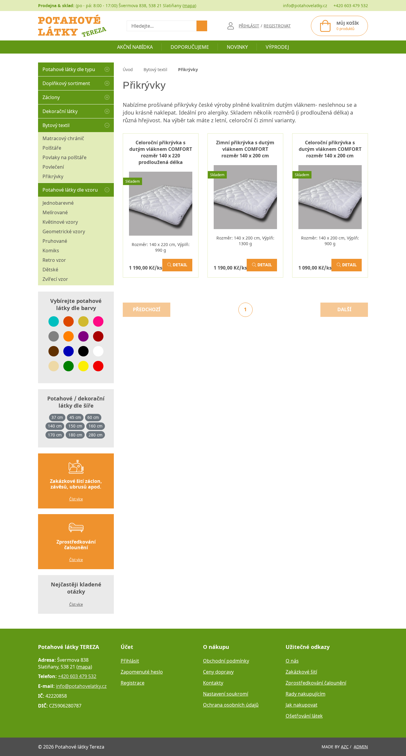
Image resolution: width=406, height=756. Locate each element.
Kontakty (213, 683)
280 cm (96, 435)
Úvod (128, 69)
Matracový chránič (63, 138)
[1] (201, 26)
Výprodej (277, 47)
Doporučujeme (190, 47)
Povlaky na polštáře (64, 157)
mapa (189, 5)
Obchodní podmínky (226, 661)
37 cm (57, 417)
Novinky (237, 47)
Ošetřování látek (304, 716)
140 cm (55, 426)
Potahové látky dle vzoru (70, 190)
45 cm (75, 417)
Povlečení (53, 167)
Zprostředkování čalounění (316, 683)
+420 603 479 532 (350, 5)
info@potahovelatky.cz (305, 5)
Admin (361, 746)
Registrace (132, 683)
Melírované (55, 212)
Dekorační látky (60, 111)
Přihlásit (130, 661)
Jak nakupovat (301, 705)
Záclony (51, 97)
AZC (345, 746)
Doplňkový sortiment (66, 83)
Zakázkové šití (301, 672)
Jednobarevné (58, 203)
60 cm (93, 417)
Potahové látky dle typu (69, 69)
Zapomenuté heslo (142, 672)
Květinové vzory (60, 222)
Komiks (51, 250)
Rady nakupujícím (305, 694)
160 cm (96, 426)
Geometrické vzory (64, 231)
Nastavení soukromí (225, 694)
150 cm (75, 426)
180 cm (75, 435)
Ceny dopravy (218, 672)
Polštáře (52, 148)
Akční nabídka (135, 47)
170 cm (55, 435)
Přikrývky (53, 176)
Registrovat (277, 26)
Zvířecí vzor (55, 279)
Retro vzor (54, 260)
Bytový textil (56, 125)
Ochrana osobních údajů (231, 705)
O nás (292, 661)
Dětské (50, 269)
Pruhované (55, 241)
